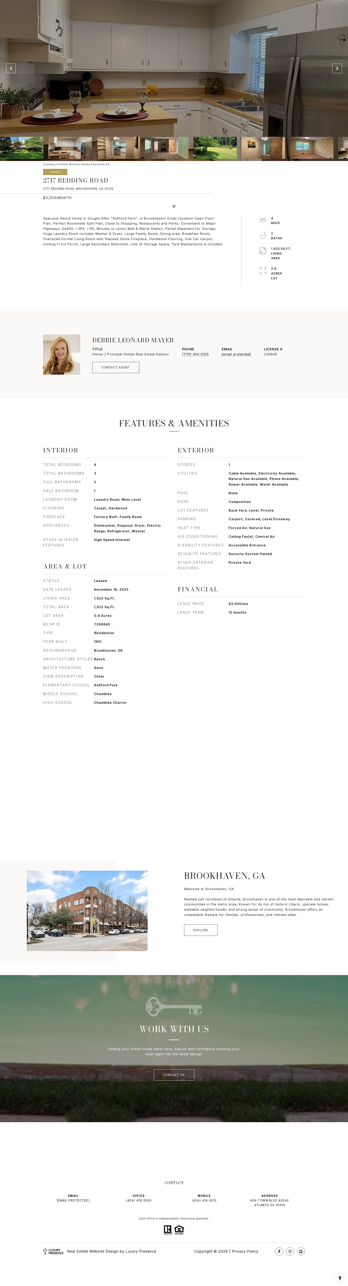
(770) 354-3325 (195, 354)
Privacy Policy (245, 1251)
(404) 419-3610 (204, 1200)
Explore (201, 930)
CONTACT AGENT (116, 367)
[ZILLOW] (301, 1251)
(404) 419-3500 (138, 1200)
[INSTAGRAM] (290, 1251)
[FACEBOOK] (279, 1251)
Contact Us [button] (174, 1074)
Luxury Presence (140, 1251)
